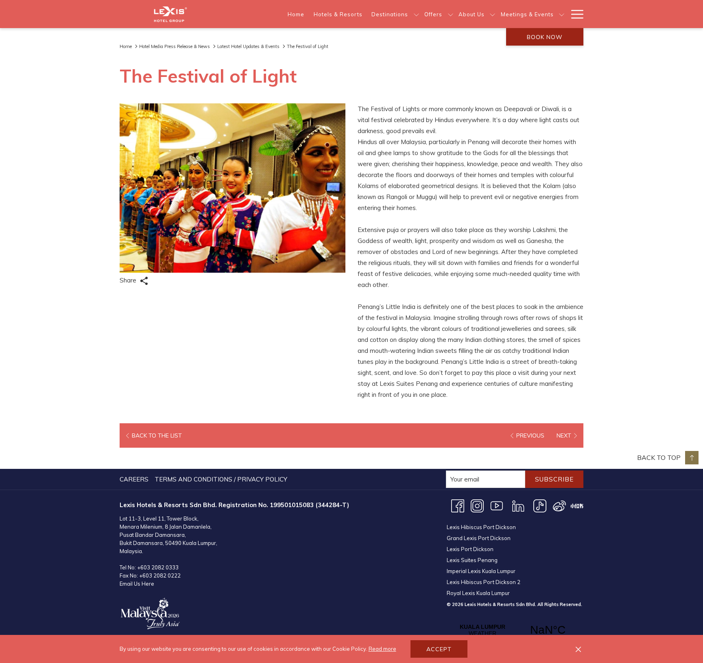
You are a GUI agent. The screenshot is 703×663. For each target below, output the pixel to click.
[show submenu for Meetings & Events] (561, 14)
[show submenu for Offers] (450, 14)
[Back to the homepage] (170, 14)
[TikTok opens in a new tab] (539, 505)
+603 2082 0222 (160, 575)
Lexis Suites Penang (472, 560)
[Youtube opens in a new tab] (496, 505)
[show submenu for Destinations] (416, 14)
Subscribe (554, 479)
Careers (134, 479)
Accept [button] (439, 649)
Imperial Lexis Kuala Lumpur (481, 571)
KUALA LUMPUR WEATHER (515, 630)
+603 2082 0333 (158, 567)
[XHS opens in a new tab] (576, 505)
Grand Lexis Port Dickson (479, 538)
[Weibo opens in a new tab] (559, 505)
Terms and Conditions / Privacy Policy (221, 479)
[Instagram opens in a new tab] (477, 505)
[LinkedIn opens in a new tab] (518, 505)
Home (126, 46)
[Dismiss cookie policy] (578, 649)
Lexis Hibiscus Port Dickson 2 (483, 582)
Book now (545, 37)
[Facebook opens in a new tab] (457, 505)
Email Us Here (137, 583)
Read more (382, 648)
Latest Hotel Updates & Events (248, 46)
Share (129, 280)
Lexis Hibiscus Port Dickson (481, 527)
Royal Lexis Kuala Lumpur (478, 593)
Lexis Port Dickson (470, 549)
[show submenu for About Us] (492, 14)
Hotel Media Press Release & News (174, 46)
